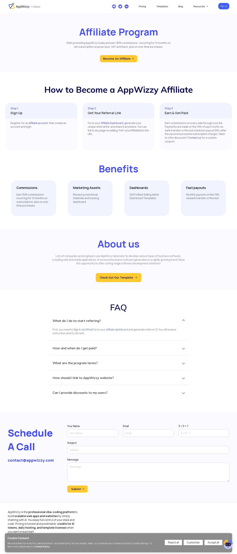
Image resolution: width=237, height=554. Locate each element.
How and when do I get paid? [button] (75, 348)
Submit (76, 489)
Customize (193, 542)
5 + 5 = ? (183, 426)
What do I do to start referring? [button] (77, 321)
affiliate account (38, 123)
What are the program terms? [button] (75, 363)
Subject (72, 443)
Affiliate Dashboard (112, 123)
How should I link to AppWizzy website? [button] (83, 378)
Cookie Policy (42, 546)
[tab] (118, 321)
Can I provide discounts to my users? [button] (80, 392)
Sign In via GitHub (83, 329)
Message (73, 459)
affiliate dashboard (117, 329)
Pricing (142, 6)
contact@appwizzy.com (31, 460)
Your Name (73, 426)
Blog (180, 6)
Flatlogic (36, 6)
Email (126, 426)
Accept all (213, 542)
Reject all (173, 542)
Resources (199, 6)
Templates (162, 6)
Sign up (223, 6)
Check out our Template (116, 277)
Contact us (194, 137)
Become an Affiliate (117, 58)
